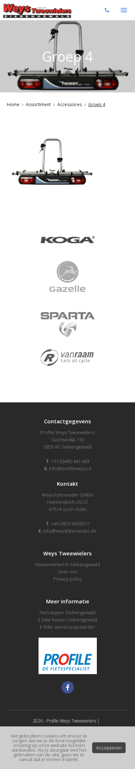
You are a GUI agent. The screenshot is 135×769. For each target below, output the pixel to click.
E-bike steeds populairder (67, 627)
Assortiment (38, 104)
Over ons (67, 571)
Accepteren (109, 747)
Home (13, 104)
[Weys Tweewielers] (37, 10)
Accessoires (69, 104)
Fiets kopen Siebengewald (67, 612)
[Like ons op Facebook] (68, 687)
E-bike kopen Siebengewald (67, 619)
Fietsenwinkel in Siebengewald (67, 564)
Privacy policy (67, 579)
